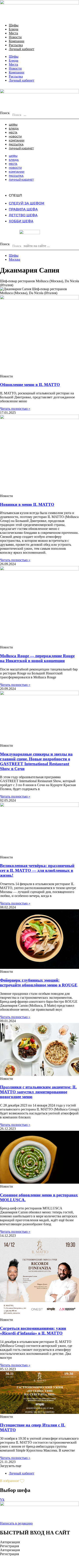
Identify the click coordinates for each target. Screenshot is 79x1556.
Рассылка (16, 45)
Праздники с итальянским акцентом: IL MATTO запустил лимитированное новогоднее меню (38, 1092)
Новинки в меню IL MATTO (27, 504)
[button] (10, 1466)
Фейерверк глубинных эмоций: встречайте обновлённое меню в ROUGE (38, 982)
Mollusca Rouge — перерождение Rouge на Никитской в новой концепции (37, 658)
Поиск (5, 113)
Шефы (13, 25)
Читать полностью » (15, 408)
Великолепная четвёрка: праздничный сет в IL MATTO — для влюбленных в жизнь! (37, 870)
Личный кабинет (21, 49)
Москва (14, 259)
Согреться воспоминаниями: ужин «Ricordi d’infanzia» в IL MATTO (33, 1330)
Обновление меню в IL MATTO (30, 384)
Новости (15, 37)
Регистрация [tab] (9, 1546)
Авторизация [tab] (10, 1542)
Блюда (13, 29)
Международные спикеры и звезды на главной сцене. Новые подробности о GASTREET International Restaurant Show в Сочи (36, 761)
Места (13, 33)
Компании (16, 41)
